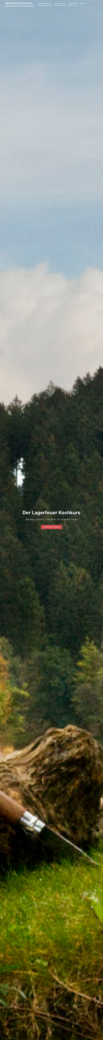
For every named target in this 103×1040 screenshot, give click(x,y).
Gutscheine (83, 3)
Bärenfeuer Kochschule (19, 3)
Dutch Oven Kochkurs (59, 3)
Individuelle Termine (73, 3)
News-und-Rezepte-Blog (44, 5)
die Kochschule (73, 5)
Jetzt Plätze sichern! (51, 527)
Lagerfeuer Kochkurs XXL (45, 3)
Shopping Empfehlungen (60, 5)
